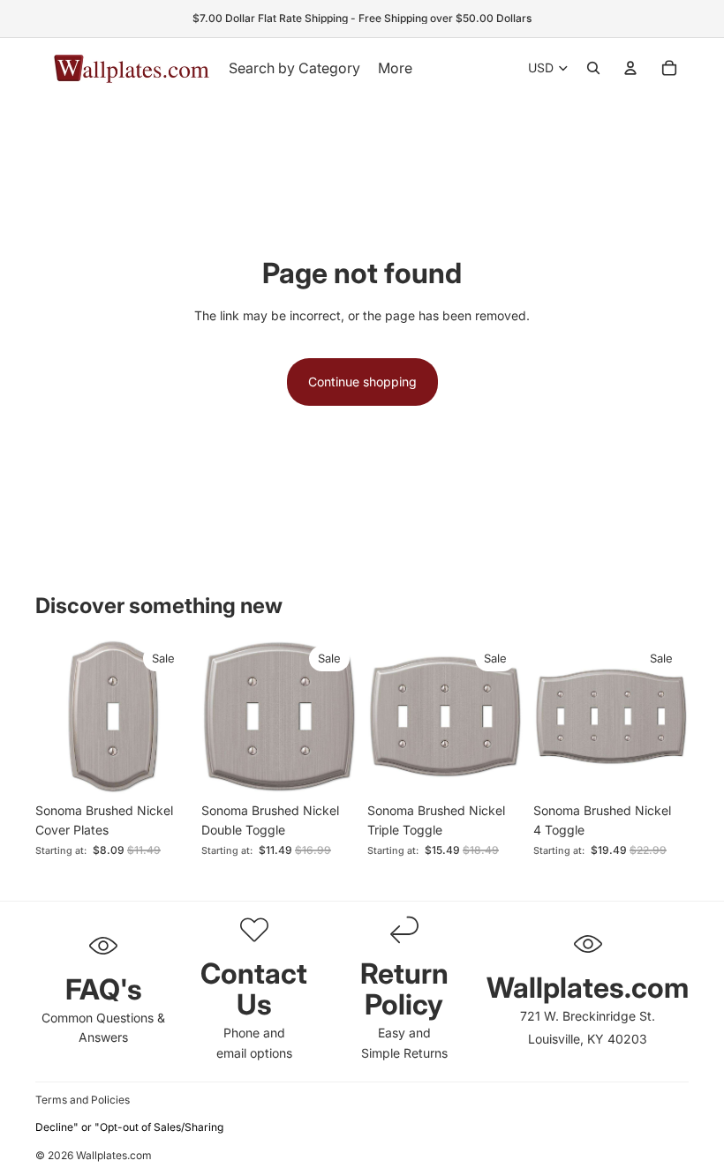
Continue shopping (362, 381)
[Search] (593, 68)
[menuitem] (395, 68)
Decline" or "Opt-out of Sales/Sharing (129, 1127)
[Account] (630, 68)
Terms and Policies (82, 1099)
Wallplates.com (114, 1156)
